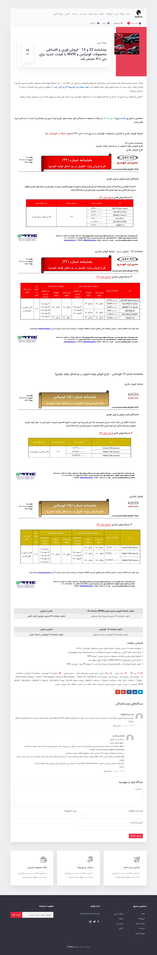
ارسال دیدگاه (136, 835)
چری (119, 684)
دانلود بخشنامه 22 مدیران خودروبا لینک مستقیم (110, 616)
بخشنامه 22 (102, 676)
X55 (120, 680)
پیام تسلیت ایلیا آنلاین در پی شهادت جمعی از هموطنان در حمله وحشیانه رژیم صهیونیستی (104, 652)
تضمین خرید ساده (132, 867)
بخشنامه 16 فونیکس (49, 673)
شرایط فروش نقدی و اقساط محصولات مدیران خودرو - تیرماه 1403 (114, 656)
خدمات (75, 13)
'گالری (67, 13)
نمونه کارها (93, 13)
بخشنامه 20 (113, 676)
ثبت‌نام (92, 23)
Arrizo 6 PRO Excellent (65, 676)
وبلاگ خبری (119, 13)
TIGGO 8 (105, 680)
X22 (125, 680)
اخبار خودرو (93, 673)
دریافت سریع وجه (85, 867)
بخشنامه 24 (134, 676)
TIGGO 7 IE (81, 676)
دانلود (101, 13)
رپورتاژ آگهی (58, 13)
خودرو (57, 684)
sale (90, 684)
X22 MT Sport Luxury (75, 680)
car (69, 684)
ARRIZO (88, 680)
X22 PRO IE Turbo (57, 680)
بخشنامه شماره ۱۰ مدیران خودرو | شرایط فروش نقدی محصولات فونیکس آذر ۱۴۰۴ (108, 648)
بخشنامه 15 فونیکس (32, 673)
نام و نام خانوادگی (135, 810)
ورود (103, 23)
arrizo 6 (97, 680)
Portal (70, 946)
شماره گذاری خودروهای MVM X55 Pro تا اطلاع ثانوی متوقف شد (114, 660)
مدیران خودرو (69, 673)
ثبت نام (16, 915)
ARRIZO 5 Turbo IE (41, 680)
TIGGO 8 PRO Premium (25, 676)
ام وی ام (125, 684)
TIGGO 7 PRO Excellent (45, 676)
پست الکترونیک (70, 810)
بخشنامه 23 (124, 676)
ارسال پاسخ (117, 725)
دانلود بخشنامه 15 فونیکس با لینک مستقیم (110, 634)
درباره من (83, 13)
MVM (140, 684)
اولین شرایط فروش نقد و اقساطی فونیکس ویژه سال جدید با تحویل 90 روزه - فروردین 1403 (103, 664)
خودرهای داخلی (81, 673)
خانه (128, 13)
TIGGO (139, 680)
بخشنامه (100, 684)
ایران (80, 684)
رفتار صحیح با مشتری (37, 867)
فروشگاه (109, 13)
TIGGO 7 (131, 680)
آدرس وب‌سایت (136, 822)
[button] (134, 23)
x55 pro (113, 680)
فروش (63, 684)
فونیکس (133, 684)
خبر (84, 684)
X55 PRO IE (27, 680)
